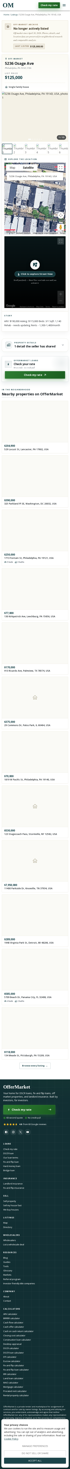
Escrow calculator (11, 1361)
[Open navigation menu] (64, 5)
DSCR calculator (11, 1348)
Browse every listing (35, 1065)
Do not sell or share (35, 1453)
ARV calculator (10, 1314)
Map (5, 1222)
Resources (10, 1252)
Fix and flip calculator (13, 1365)
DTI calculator (9, 1356)
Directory (7, 1227)
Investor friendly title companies (19, 1283)
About (6, 1296)
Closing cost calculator (14, 1335)
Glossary (7, 1270)
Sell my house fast (12, 1205)
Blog (5, 1257)
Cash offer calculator (13, 1326)
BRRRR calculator (11, 1318)
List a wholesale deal (13, 1244)
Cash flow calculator (13, 1322)
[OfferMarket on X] (20, 1132)
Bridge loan (9, 1170)
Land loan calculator (13, 1378)
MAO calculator (10, 1382)
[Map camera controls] (60, 215)
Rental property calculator (16, 1395)
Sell (6, 1196)
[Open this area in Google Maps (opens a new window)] (10, 232)
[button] (35, 272)
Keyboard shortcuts (23, 233)
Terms (62, 233)
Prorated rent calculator (15, 1391)
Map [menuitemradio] (12, 167)
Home (6, 14)
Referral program (12, 1279)
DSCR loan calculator (13, 1352)
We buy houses (11, 1209)
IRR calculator (9, 1374)
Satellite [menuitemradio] (28, 167)
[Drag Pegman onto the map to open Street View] (60, 227)
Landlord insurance (13, 1183)
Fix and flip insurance (13, 1187)
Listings (14, 14)
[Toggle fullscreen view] (60, 167)
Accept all (35, 1460)
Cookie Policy (11, 1438)
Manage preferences (35, 1446)
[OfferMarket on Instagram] (13, 1132)
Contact (7, 1300)
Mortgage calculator (13, 1386)
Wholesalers (9, 1240)
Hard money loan (11, 1166)
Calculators (11, 1309)
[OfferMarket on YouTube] (28, 1132)
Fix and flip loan (11, 1161)
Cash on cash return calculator (18, 1331)
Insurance (10, 1178)
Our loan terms (10, 1157)
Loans (7, 1144)
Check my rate (49, 5)
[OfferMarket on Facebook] (6, 1132)
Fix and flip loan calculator (16, 1369)
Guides (6, 1262)
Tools (6, 1266)
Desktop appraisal (12, 1344)
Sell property (9, 1201)
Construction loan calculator (17, 1339)
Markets (7, 1274)
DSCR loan (8, 1153)
